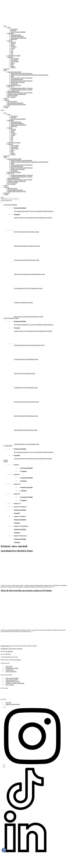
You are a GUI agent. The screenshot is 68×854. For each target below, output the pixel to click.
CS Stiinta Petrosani (19, 359)
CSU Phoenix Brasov (20, 444)
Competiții (10, 57)
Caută (2, 198)
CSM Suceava (18, 373)
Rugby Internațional (16, 35)
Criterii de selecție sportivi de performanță (21, 78)
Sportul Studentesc (19, 430)
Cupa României (15, 58)
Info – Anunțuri (11, 97)
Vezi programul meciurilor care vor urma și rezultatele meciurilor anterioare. (33, 211)
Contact (6, 107)
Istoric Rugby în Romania (14, 85)
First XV (13, 43)
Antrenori (6, 100)
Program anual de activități (18, 82)
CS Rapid (16, 302)
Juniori (6, 461)
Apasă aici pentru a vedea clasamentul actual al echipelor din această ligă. (33, 217)
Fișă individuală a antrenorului (15, 103)
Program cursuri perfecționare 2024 (16, 104)
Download (7, 106)
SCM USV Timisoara (20, 231)
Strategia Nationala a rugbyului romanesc (21, 73)
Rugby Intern (14, 29)
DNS (12, 64)
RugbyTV (6, 69)
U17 (12, 54)
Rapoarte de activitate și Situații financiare (22, 80)
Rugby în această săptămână (18, 32)
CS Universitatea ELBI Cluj (21, 288)
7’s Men (13, 48)
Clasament (17, 214)
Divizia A (13, 67)
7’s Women (14, 46)
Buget (12, 76)
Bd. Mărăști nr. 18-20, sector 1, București (11, 648)
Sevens (12, 63)
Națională (9, 41)
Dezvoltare (13, 30)
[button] (34, 110)
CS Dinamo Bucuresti (20, 260)
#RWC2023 (14, 39)
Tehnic (6, 98)
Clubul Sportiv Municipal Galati (22, 345)
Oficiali (13, 66)
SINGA (19, 660)
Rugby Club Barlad (19, 416)
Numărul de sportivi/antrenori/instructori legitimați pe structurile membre (29, 75)
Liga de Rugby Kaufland (13, 55)
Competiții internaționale (17, 36)
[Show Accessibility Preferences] (4, 850)
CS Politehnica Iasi (19, 387)
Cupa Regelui (14, 60)
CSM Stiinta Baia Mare (20, 246)
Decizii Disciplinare (12, 95)
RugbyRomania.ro (5, 646)
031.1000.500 (9, 651)
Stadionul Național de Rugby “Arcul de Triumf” (20, 92)
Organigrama (14, 83)
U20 (12, 49)
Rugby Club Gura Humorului (22, 316)
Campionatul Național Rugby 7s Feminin (21, 89)
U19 (12, 51)
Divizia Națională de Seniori (11, 318)
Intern (8, 27)
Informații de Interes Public (14, 72)
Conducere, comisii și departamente (16, 94)
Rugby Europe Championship (18, 38)
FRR (5, 70)
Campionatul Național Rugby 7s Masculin (22, 88)
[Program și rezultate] (1, 202)
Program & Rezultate (20, 208)
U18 (12, 52)
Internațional (10, 33)
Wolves (13, 45)
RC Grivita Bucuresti (19, 401)
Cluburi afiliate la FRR (13, 91)
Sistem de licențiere (12, 101)
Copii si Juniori (15, 61)
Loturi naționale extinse (17, 79)
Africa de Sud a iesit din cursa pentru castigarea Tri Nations (26, 590)
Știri (5, 26)
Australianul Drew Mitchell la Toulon (17, 551)
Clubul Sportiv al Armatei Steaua (23, 274)
